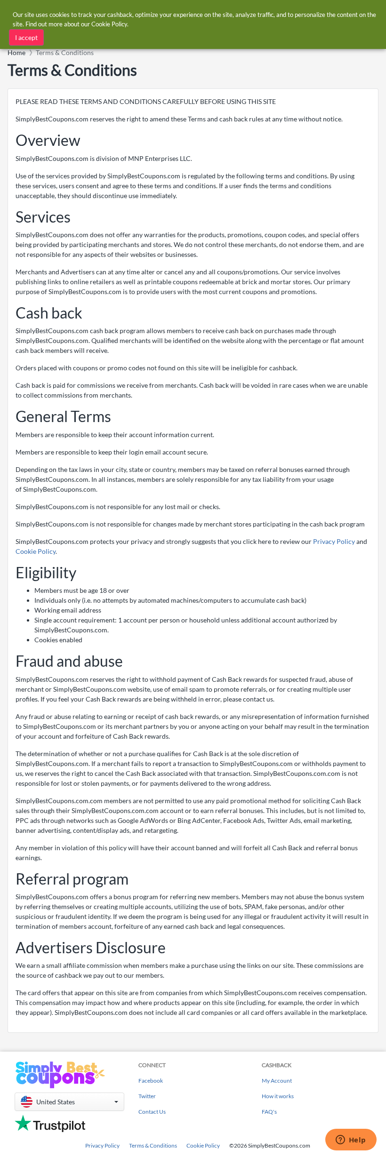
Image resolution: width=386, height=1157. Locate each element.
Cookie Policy (36, 551)
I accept (26, 37)
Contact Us (152, 1111)
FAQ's (269, 1111)
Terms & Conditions (153, 1145)
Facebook (150, 1080)
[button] (69, 1102)
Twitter (147, 1096)
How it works (278, 1096)
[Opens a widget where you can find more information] (351, 1140)
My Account (277, 1080)
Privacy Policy (334, 541)
